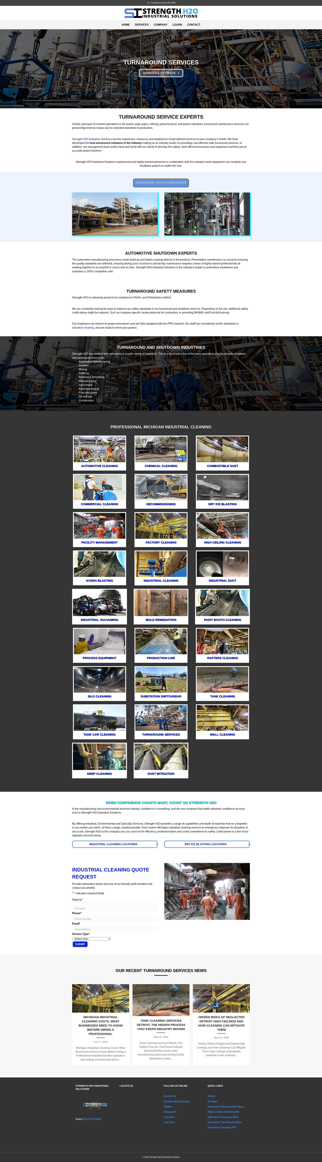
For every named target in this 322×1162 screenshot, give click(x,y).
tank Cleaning (222, 696)
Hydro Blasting (99, 580)
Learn (177, 24)
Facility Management (99, 542)
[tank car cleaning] (99, 717)
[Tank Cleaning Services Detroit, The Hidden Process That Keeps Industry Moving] (161, 1025)
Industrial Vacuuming (99, 619)
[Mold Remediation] (161, 602)
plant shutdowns (142, 263)
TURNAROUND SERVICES (161, 734)
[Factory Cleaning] (161, 525)
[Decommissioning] (161, 487)
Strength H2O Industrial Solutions (92, 139)
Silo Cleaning (99, 696)
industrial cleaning (83, 327)
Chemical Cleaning (161, 466)
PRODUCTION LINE (161, 658)
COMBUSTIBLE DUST (222, 466)
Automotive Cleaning (99, 466)
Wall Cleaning (222, 734)
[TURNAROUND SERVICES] (161, 717)
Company (161, 24)
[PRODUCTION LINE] (161, 641)
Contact (193, 24)
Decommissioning (161, 504)
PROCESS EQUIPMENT (99, 658)
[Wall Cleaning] (222, 717)
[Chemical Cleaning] (161, 449)
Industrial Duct (222, 580)
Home (126, 24)
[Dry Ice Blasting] (222, 487)
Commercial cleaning (99, 504)
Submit (80, 944)
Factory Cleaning (161, 542)
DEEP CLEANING (99, 773)
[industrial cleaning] (161, 563)
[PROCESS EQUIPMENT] (99, 641)
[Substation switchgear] (161, 679)
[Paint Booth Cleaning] (222, 602)
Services (142, 24)
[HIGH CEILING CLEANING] (222, 525)
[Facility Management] (99, 525)
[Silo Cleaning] (99, 679)
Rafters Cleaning (222, 658)
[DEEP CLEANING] (99, 756)
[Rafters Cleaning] (222, 641)
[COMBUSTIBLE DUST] (222, 449)
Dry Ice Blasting (222, 504)
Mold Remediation (161, 619)
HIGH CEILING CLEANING (222, 542)
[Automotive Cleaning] (99, 449)
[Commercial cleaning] (99, 487)
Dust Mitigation (161, 773)
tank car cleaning (99, 734)
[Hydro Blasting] (99, 563)
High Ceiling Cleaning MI (223, 1111)
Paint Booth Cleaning (222, 619)
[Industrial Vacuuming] (99, 602)
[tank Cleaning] (222, 679)
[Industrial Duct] (222, 563)
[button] (161, 73)
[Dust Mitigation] (161, 756)
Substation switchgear (161, 696)
